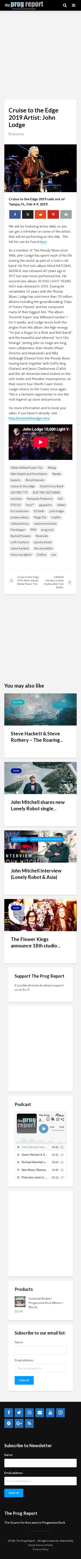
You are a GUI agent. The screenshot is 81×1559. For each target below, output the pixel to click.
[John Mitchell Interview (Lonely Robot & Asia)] (40, 846)
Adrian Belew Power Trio (27, 468)
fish (60, 499)
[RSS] (29, 1423)
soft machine (20, 542)
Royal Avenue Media (40, 1545)
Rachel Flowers (21, 536)
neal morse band (45, 523)
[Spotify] (8, 1423)
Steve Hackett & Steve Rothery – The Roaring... (37, 737)
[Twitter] (19, 1412)
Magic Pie (40, 517)
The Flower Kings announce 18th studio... (35, 942)
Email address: (24, 1360)
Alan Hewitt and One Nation (29, 474)
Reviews (17, 702)
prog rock (47, 530)
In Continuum (20, 511)
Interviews (19, 839)
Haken (61, 505)
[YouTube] (50, 1412)
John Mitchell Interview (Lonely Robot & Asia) (36, 874)
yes (53, 555)
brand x (16, 480)
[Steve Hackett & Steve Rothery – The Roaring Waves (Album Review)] (40, 709)
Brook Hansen (35, 480)
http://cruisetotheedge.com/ (29, 418)
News (16, 770)
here (43, 242)
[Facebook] (8, 1412)
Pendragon (18, 530)
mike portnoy (20, 523)
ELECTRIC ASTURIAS (46, 492)
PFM (33, 530)
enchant (16, 499)
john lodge (56, 511)
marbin (56, 517)
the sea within (43, 548)
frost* (30, 505)
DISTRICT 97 (19, 492)
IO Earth (39, 511)
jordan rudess (20, 517)
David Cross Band (51, 486)
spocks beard (43, 542)
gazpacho (45, 505)
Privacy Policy (40, 1549)
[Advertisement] (40, 55)
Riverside (42, 536)
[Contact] (39, 1412)
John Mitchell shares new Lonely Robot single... (38, 805)
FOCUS (16, 505)
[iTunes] (60, 1412)
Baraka (56, 474)
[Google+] (19, 1423)
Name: (19, 1342)
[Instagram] (29, 1412)
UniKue (41, 555)
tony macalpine (21, 555)
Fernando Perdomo (40, 499)
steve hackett (20, 548)
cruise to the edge (23, 486)
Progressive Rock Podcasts (47, 839)
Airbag (52, 468)
